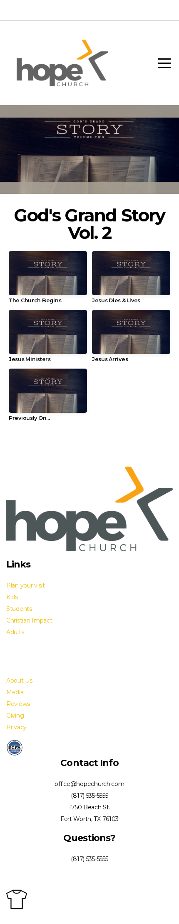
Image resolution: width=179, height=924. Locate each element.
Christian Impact (29, 620)
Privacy (16, 727)
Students (19, 609)
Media (15, 692)
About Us (19, 680)
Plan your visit (25, 585)
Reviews (18, 704)
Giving (15, 715)
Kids (12, 597)
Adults (15, 632)
